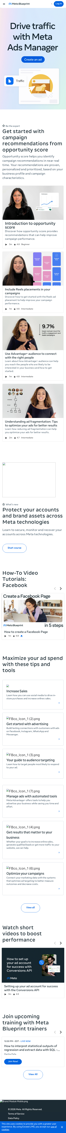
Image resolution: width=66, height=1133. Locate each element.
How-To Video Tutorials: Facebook (20, 579)
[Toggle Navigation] (4, 4)
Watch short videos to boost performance (22, 934)
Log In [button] (59, 4)
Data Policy (13, 1119)
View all (30, 908)
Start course (14, 548)
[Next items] (61, 588)
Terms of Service (16, 1114)
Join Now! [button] (13, 1062)
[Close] (62, 1127)
